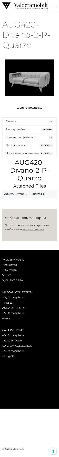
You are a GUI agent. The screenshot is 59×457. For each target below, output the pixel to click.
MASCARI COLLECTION (17, 292)
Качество (10, 264)
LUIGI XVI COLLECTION (17, 345)
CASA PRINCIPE (12, 330)
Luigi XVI (10, 356)
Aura (7, 318)
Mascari (9, 302)
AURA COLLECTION (15, 307)
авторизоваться (33, 229)
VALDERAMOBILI (13, 259)
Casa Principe (13, 340)
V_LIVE (6, 275)
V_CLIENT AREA (12, 280)
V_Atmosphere (14, 297)
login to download (30, 108)
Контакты (10, 270)
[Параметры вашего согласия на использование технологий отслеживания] (53, 451)
